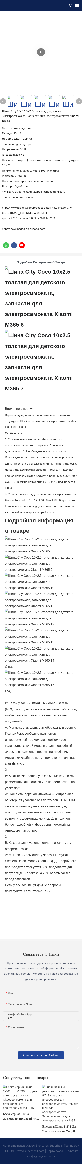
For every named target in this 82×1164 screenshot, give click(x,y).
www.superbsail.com (30, 1151)
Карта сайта (55, 1151)
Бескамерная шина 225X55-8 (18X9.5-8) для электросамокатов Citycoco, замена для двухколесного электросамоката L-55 (20, 1116)
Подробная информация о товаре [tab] (41, 262)
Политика (72, 1151)
